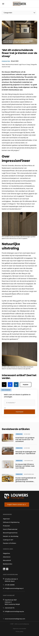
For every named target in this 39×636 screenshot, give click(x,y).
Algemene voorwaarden (19, 628)
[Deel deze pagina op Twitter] (4, 384)
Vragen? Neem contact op (15, 504)
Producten (6, 61)
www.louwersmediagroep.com (15, 619)
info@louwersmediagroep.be (14, 611)
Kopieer (25, 384)
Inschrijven (19, 412)
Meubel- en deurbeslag (10, 536)
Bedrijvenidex (7, 564)
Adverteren (7, 557)
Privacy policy (19, 631)
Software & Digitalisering (11, 522)
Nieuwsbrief (7, 560)
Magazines (6, 553)
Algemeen (6, 519)
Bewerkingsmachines (10, 533)
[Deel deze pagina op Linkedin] (16, 384)
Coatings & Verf (8, 540)
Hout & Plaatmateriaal (10, 529)
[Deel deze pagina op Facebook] (10, 384)
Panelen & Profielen (9, 543)
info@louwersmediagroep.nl (14, 588)
